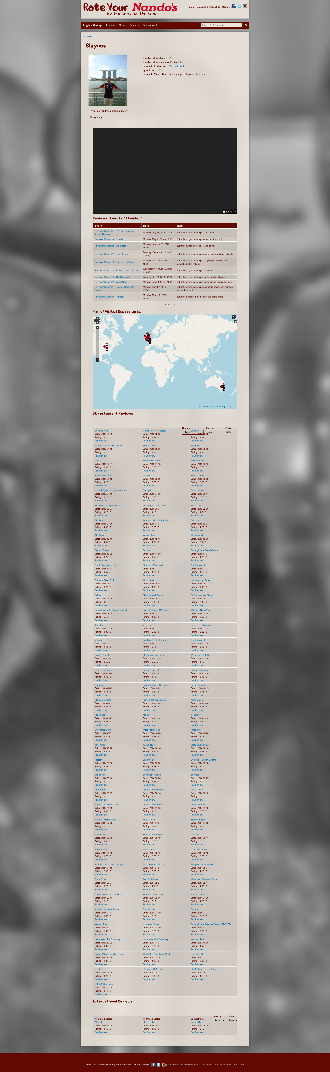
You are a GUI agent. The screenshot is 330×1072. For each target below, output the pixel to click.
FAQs (146, 1064)
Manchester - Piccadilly (154, 430)
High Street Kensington (154, 699)
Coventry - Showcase (201, 625)
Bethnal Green (102, 550)
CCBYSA (205, 406)
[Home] (131, 9)
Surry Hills (196, 1022)
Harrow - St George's (153, 834)
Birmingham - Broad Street (204, 969)
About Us (215, 6)
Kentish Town (149, 535)
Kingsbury (99, 625)
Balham (98, 595)
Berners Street (198, 819)
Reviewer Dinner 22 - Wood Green (111, 281)
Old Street (100, 520)
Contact (226, 6)
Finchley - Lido (150, 909)
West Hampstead (151, 729)
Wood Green (149, 580)
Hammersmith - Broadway (107, 939)
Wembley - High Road (201, 655)
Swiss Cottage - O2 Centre (156, 610)
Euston (194, 909)
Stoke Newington (103, 475)
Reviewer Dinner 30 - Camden (109, 239)
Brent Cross (100, 879)
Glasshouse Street (200, 744)
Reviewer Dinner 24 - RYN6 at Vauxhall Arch (117, 270)
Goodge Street (102, 655)
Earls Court (148, 849)
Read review (101, 440)
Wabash (98, 1022)
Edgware (195, 774)
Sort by (210, 428)
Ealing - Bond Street (153, 670)
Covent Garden (198, 684)
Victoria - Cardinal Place (107, 804)
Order (228, 428)
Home (191, 6)
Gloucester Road (103, 699)
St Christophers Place (201, 595)
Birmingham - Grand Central (204, 550)
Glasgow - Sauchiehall (202, 864)
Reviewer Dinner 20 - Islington (109, 296)
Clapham (195, 520)
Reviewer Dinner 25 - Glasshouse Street (114, 262)
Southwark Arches (152, 460)
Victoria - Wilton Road (153, 789)
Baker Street (149, 759)
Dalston (98, 460)
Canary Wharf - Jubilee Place (109, 954)
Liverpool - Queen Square (203, 759)
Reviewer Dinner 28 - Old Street (110, 245)
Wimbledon (100, 834)
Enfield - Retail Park (104, 580)
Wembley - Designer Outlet (204, 879)
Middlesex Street (199, 849)
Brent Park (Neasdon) (105, 565)
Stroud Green (149, 445)
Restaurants (202, 6)
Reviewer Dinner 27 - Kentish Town (112, 253)
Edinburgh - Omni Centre (155, 505)
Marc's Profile (123, 1064)
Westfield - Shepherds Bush (156, 954)
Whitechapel (197, 535)
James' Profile (105, 1064)
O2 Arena (195, 834)
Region (186, 428)
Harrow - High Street (201, 580)
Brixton (146, 550)
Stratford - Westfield (153, 565)
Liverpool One (101, 430)
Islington (99, 640)
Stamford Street (150, 879)
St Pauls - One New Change (109, 445)
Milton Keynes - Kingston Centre (111, 490)
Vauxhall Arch (177, 66)
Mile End (147, 625)
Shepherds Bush (103, 729)
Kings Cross (197, 505)
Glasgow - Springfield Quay (108, 505)
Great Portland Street (153, 864)
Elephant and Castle (153, 595)
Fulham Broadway (103, 670)
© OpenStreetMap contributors (222, 406)
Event (98, 226)
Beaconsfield (197, 490)
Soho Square (101, 849)
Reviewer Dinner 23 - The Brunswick (113, 277)
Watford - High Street (201, 610)
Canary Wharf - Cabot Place (108, 894)
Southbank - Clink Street (155, 640)
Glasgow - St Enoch (153, 969)
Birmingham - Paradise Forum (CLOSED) (211, 924)
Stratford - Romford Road (155, 520)
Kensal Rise (101, 714)
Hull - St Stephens (104, 984)
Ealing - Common (199, 670)
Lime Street (100, 789)
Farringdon (148, 490)
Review (110, 25)
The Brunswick (198, 565)
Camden (147, 475)
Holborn (98, 759)
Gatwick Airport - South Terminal (111, 610)
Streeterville (149, 1022)
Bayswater (100, 744)
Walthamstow (197, 460)
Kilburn (146, 714)
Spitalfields (100, 774)
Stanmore (195, 445)
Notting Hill (196, 729)
